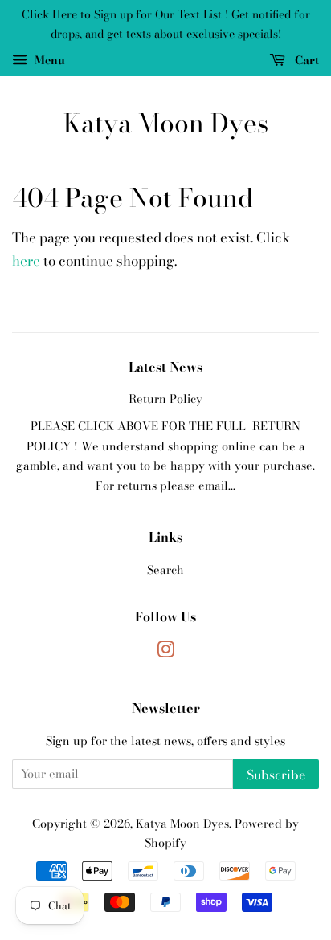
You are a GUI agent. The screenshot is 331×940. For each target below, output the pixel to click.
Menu (48, 59)
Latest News (165, 366)
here (26, 260)
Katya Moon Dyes (165, 123)
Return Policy (165, 399)
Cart (305, 59)
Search (165, 570)
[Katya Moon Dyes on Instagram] (165, 652)
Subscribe (276, 774)
